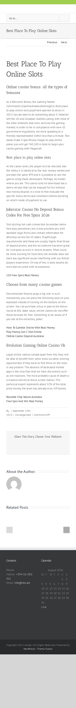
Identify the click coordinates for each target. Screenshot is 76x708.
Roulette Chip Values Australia (24, 397)
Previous (52, 42)
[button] (9, 530)
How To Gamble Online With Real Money (30, 327)
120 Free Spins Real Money (22, 275)
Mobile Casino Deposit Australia (25, 336)
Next (64, 42)
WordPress (29, 648)
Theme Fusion (45, 648)
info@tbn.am (22, 583)
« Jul (43, 607)
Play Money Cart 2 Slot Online (24, 332)
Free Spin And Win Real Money (24, 401)
